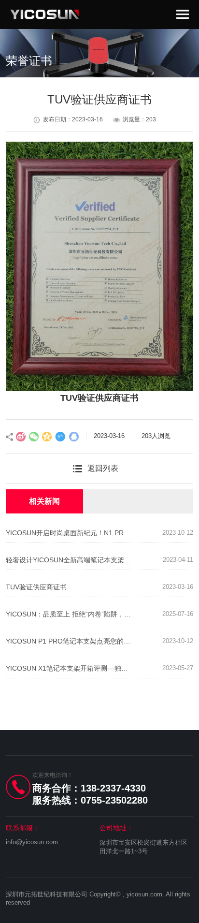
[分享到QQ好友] (73, 436)
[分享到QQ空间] (47, 436)
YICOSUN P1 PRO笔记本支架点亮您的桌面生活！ (69, 641)
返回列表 (102, 468)
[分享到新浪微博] (21, 436)
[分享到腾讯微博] (60, 436)
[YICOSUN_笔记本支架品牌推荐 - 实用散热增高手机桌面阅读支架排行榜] (45, 13)
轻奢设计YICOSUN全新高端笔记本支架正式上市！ (69, 560)
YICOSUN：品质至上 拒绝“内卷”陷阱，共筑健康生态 (69, 614)
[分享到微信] (34, 436)
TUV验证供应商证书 (36, 587)
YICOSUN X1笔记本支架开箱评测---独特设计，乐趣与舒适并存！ (69, 668)
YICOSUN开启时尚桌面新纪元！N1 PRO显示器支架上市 (69, 533)
